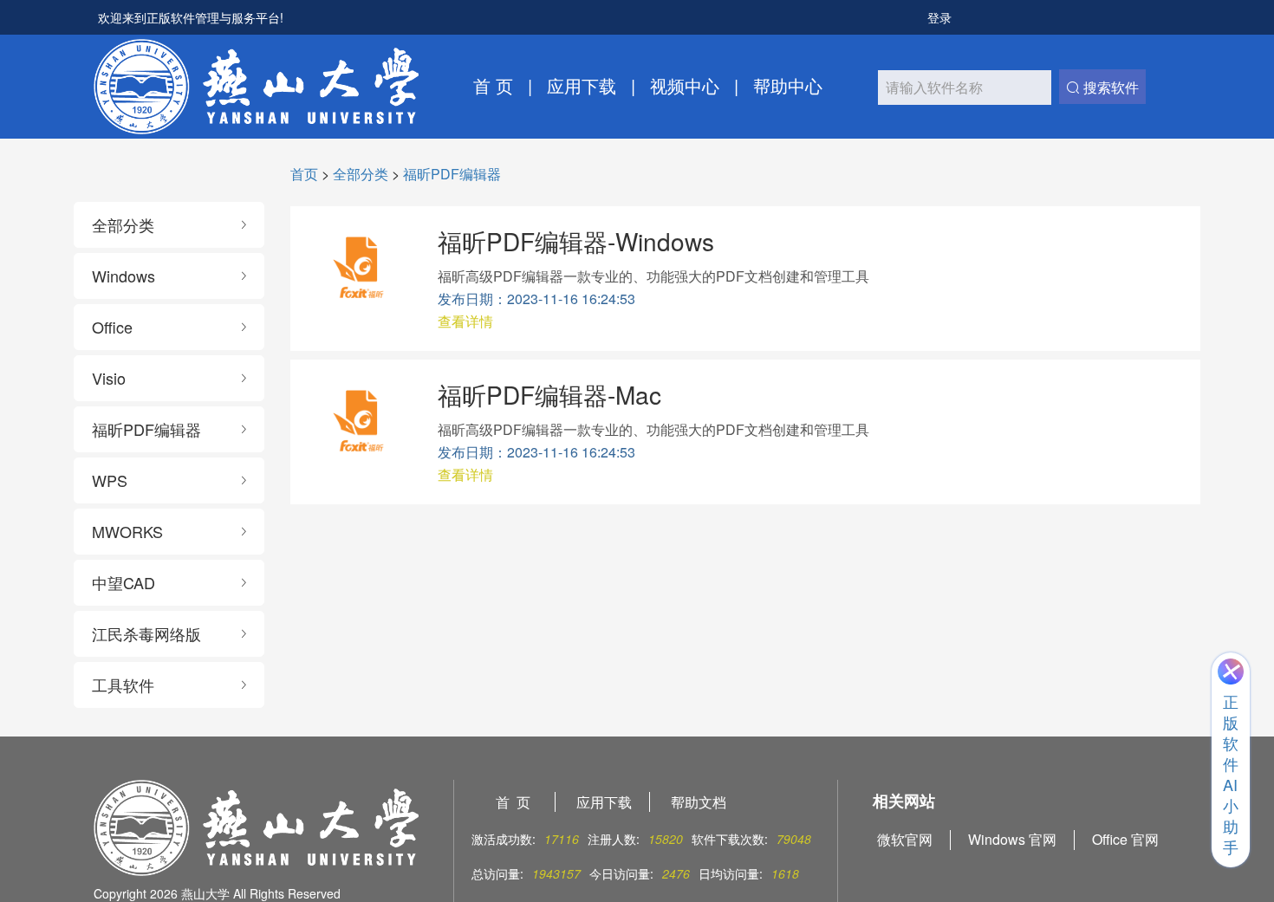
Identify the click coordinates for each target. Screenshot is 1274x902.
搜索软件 (1109, 87)
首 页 (493, 86)
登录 (939, 17)
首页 (304, 174)
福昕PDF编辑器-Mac (549, 394)
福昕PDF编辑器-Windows (576, 241)
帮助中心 (787, 86)
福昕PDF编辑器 (452, 174)
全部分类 (360, 174)
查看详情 (465, 321)
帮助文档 (698, 802)
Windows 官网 (1012, 839)
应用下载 (581, 86)
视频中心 (684, 86)
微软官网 (905, 839)
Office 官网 (1125, 839)
